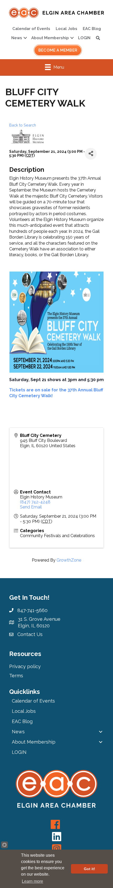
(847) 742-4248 (35, 502)
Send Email (31, 506)
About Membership (50, 38)
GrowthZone (68, 560)
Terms (16, 675)
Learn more (32, 881)
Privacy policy (25, 666)
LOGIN (84, 38)
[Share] (91, 154)
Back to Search (22, 125)
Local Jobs (66, 28)
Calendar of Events (31, 28)
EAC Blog (92, 28)
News (16, 38)
